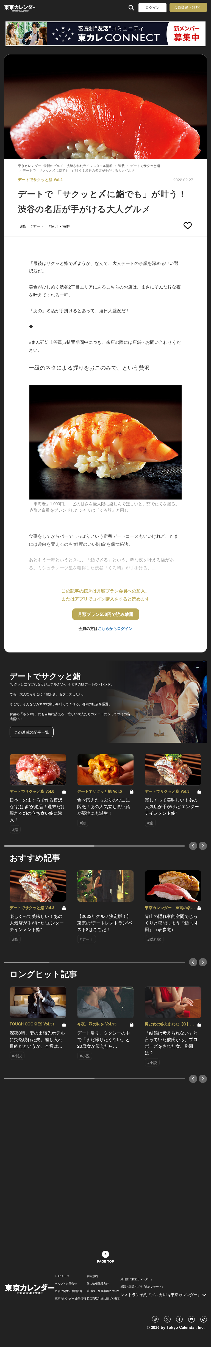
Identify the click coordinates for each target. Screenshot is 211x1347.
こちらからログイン (115, 628)
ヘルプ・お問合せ (66, 1283)
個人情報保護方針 (98, 1283)
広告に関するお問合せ (68, 1291)
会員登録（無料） (188, 7)
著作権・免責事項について (103, 1291)
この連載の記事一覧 (31, 732)
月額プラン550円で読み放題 (106, 614)
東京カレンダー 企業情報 (70, 1298)
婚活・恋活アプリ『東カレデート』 (142, 1286)
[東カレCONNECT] (105, 33)
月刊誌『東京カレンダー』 (136, 1279)
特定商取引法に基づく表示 (103, 1298)
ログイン (152, 8)
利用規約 (92, 1276)
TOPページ (62, 1276)
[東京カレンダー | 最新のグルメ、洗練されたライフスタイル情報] (19, 8)
